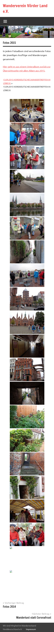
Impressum (31, 629)
